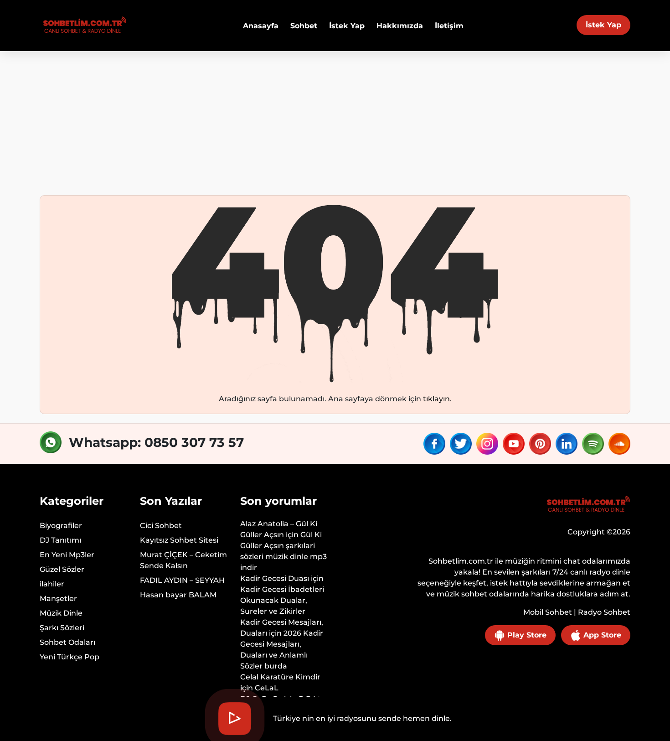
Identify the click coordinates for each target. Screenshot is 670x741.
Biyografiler (61, 525)
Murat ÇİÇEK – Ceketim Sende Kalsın (183, 560)
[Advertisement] (335, 119)
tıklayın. (437, 398)
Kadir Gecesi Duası (274, 578)
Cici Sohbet (161, 525)
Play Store (525, 635)
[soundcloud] (619, 443)
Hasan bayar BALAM (178, 595)
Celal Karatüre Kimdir (280, 677)
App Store (601, 635)
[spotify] (594, 443)
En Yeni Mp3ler (67, 554)
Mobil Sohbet (547, 612)
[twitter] (462, 443)
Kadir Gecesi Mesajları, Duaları (281, 627)
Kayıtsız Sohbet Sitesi (179, 540)
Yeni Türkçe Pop (69, 657)
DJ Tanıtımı (60, 540)
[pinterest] (541, 443)
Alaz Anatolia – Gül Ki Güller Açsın (278, 529)
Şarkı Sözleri (62, 627)
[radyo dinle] (83, 25)
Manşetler (58, 598)
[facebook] (435, 443)
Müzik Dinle (61, 613)
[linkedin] (568, 443)
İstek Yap (603, 25)
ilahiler (52, 584)
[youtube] (515, 443)
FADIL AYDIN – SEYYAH (182, 580)
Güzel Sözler (62, 569)
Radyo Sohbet (604, 612)
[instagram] (488, 443)
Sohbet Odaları (67, 642)
